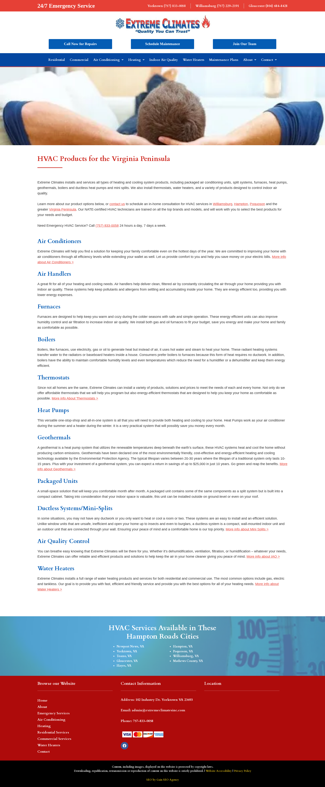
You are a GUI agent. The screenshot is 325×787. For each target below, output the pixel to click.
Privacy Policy (242, 771)
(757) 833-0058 (107, 225)
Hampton (241, 204)
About (248, 60)
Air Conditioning (106, 60)
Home (42, 700)
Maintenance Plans (223, 60)
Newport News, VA (130, 646)
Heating (134, 60)
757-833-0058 (143, 721)
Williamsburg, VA (186, 656)
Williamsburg (222, 204)
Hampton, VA (183, 646)
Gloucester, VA (127, 661)
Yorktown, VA (127, 651)
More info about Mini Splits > (247, 529)
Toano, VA (124, 656)
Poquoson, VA (183, 651)
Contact (267, 60)
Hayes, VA (124, 666)
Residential (56, 60)
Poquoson (257, 204)
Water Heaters (193, 60)
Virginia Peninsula (62, 209)
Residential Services (53, 732)
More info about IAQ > (263, 556)
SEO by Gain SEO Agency (162, 780)
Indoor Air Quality (163, 60)
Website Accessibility (219, 771)
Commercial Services (54, 738)
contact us (117, 204)
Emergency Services (53, 713)
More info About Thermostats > (75, 398)
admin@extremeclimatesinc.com (158, 710)
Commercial (79, 60)
